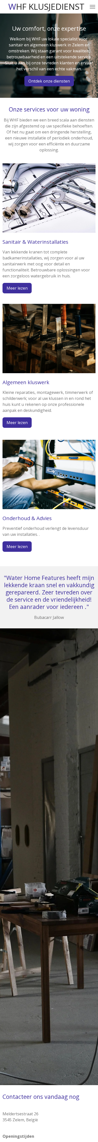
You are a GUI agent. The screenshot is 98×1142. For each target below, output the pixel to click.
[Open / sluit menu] (92, 6)
